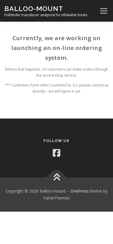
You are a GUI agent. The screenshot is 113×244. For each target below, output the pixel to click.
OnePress (79, 191)
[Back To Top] (56, 177)
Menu (103, 10)
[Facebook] (56, 153)
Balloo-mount (33, 8)
